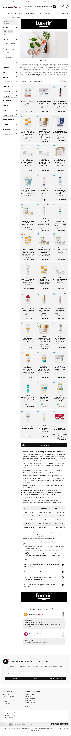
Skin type (6, 68)
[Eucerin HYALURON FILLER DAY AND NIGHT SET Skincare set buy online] (44, 107)
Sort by (63, 81)
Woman (6, 34)
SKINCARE (10, 13)
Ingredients (7, 91)
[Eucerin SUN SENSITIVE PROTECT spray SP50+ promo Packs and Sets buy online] (60, 403)
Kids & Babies (9, 57)
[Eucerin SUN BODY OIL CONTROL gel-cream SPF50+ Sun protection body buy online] (28, 344)
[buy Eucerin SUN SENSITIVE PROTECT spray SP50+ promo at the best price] (60, 389)
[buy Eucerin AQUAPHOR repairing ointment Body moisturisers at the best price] (28, 271)
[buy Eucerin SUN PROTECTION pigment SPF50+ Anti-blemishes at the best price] (44, 271)
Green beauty (7, 129)
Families (6, 40)
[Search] (54, 6)
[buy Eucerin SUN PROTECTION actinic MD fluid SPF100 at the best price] (44, 419)
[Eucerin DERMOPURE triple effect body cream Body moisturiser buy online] (28, 433)
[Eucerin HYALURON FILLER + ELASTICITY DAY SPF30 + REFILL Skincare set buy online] (28, 166)
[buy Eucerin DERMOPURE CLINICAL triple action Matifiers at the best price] (60, 212)
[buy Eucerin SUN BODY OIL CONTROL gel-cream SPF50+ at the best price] (28, 330)
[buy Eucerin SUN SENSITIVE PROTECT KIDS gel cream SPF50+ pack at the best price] (44, 360)
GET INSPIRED (29, 7)
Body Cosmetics (10, 49)
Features (6, 105)
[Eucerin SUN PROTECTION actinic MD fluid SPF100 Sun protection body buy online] (44, 433)
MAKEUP (21, 13)
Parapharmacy (8, 115)
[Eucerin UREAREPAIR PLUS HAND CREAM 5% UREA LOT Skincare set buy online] (60, 137)
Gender (5, 28)
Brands (13, 17)
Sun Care (8, 55)
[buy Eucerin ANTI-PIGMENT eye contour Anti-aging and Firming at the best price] (44, 212)
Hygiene (7, 52)
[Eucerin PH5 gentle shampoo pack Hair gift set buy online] (28, 107)
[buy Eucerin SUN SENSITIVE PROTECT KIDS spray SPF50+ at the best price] (28, 360)
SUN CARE (39, 13)
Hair (6, 46)
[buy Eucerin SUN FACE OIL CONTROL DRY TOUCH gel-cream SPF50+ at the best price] (28, 123)
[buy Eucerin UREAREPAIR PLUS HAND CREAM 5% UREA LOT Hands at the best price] (60, 123)
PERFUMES (47, 13)
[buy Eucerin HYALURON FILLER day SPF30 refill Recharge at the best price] (60, 241)
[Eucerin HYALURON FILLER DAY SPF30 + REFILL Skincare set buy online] (60, 285)
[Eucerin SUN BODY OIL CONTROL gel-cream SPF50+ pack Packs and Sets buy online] (44, 403)
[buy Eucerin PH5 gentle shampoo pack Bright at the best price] (28, 94)
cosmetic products (34, 74)
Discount (6, 63)
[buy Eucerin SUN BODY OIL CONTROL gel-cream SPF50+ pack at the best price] (44, 389)
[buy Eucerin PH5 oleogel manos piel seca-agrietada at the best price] (28, 301)
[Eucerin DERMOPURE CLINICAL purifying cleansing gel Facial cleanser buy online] (28, 403)
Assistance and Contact (9, 1)
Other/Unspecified (56, 678)
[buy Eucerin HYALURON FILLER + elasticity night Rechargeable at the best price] (44, 123)
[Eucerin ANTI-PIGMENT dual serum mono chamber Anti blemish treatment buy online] (60, 107)
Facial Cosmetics (10, 43)
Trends (5, 124)
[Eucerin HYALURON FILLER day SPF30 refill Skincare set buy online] (60, 255)
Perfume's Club (6, 17)
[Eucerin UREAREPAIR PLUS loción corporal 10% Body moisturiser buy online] (60, 196)
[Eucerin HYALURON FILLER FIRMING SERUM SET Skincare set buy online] (60, 373)
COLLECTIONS (7, 134)
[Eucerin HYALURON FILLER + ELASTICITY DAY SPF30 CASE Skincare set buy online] (60, 166)
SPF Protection (8, 87)
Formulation (7, 82)
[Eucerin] (44, 24)
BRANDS (65, 13)
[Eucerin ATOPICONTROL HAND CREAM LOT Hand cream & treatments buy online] (28, 196)
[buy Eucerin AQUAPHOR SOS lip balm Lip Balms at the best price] (44, 182)
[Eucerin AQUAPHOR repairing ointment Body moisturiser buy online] (28, 285)
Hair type (6, 77)
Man (5, 31)
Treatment (7, 101)
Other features (8, 120)
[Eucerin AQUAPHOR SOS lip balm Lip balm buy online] (44, 196)
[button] (21, 629)
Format (5, 110)
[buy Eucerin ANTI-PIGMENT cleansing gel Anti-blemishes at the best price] (60, 301)
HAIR (15, 13)
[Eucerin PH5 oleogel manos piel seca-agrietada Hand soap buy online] (28, 314)
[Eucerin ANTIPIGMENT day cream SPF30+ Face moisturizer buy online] (60, 344)
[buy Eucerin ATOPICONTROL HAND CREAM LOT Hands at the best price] (28, 182)
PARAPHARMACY (30, 13)
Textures (6, 96)
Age (4, 72)
